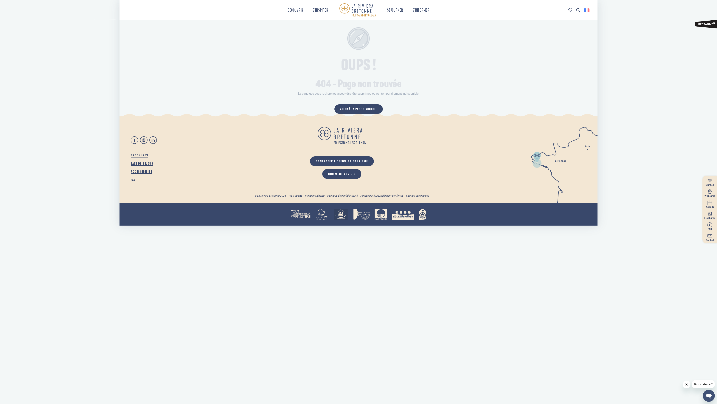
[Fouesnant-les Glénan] (357, 9)
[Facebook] (134, 140)
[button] (578, 10)
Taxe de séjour (142, 163)
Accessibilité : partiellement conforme (381, 195)
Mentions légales (314, 195)
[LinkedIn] (153, 140)
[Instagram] (144, 140)
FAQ (133, 179)
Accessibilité (141, 171)
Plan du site (295, 195)
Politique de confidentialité (342, 195)
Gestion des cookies (417, 195)
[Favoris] (570, 10)
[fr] (587, 10)
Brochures (139, 155)
